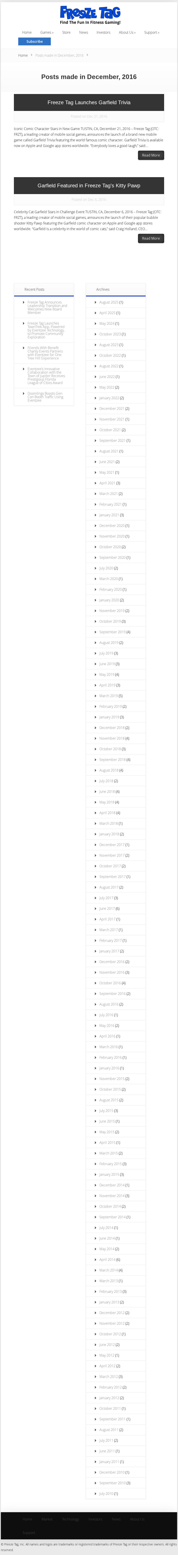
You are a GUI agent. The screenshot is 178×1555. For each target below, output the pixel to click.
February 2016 (110, 1057)
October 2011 (110, 1408)
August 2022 (109, 366)
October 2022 (110, 355)
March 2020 (108, 578)
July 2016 (106, 1014)
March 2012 (108, 1376)
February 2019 (110, 706)
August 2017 (109, 887)
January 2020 (109, 600)
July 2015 (106, 1110)
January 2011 (109, 1461)
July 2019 (106, 653)
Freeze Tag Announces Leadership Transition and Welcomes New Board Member (47, 307)
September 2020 (112, 557)
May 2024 (106, 323)
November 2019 (112, 610)
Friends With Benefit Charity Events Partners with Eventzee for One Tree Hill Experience (45, 353)
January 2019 (109, 717)
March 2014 (108, 1270)
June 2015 (107, 1121)
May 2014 (106, 1249)
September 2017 (112, 876)
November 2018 (112, 738)
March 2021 (108, 493)
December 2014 (112, 1185)
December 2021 (112, 408)
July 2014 (106, 1227)
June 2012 (107, 1344)
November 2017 (112, 855)
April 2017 (107, 919)
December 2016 (112, 961)
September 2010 (112, 1483)
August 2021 (109, 451)
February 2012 (110, 1387)
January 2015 (109, 1174)
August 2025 (109, 302)
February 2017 (110, 940)
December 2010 (112, 1472)
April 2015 (107, 1142)
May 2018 (106, 802)
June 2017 (107, 908)
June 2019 (107, 663)
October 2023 (110, 334)
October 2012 (110, 1334)
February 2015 (110, 1163)
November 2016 (112, 972)
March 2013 (108, 1280)
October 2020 (110, 546)
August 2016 (109, 1004)
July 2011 (106, 1440)
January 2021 (109, 515)
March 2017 (108, 929)
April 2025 (107, 312)
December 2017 (112, 844)
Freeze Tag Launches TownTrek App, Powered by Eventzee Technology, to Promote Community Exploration (46, 330)
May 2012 (106, 1355)
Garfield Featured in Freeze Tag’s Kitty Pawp (89, 185)
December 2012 (112, 1312)
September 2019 (112, 632)
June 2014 (107, 1238)
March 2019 (108, 695)
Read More (151, 155)
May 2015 (106, 1132)
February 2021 (110, 504)
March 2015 (108, 1153)
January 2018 (109, 834)
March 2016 (108, 1046)
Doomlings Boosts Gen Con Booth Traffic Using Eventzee (45, 397)
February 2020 (110, 589)
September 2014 (112, 1217)
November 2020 (112, 536)
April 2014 (107, 1259)
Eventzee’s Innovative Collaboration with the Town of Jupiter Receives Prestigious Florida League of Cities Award (46, 375)
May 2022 (106, 387)
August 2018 (109, 770)
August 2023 (109, 344)
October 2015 (110, 1089)
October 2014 (110, 1206)
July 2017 (106, 897)
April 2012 (107, 1366)
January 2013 (109, 1302)
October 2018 (110, 749)
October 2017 (110, 866)
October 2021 (110, 429)
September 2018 (112, 759)
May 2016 (106, 1025)
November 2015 (112, 1078)
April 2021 (107, 483)
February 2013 (110, 1291)
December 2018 (112, 727)
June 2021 (107, 461)
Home (23, 55)
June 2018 (107, 791)
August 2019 (109, 642)
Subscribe (34, 41)
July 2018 (106, 780)
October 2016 (110, 983)
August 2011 (109, 1429)
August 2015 (109, 1100)
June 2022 (107, 376)
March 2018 (108, 823)
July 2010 (106, 1493)
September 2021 (112, 440)
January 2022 (109, 398)
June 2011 (107, 1451)
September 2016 (112, 993)
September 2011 (112, 1419)
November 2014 (112, 1195)
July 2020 (106, 568)
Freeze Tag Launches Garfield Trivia (89, 102)
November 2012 (112, 1323)
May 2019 (106, 674)
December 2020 (112, 525)
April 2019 (107, 685)
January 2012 (109, 1397)
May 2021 (106, 472)
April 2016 (107, 1036)
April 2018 (107, 812)
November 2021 (112, 419)
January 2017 (109, 951)
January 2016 (109, 1068)
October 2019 (110, 621)
